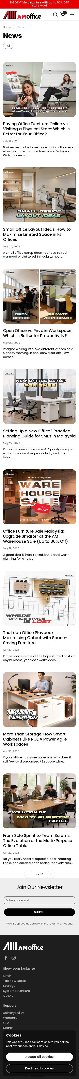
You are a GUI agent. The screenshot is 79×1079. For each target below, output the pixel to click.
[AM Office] (22, 15)
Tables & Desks (14, 981)
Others (8, 995)
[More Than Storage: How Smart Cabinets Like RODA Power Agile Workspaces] (39, 699)
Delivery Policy (13, 1012)
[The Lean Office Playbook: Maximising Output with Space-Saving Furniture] (39, 598)
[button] (55, 14)
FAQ (6, 1022)
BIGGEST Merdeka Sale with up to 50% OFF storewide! (39, 4)
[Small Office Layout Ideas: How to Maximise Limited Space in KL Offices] (39, 194)
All (8, 46)
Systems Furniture (16, 991)
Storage (9, 985)
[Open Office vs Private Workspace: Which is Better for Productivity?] (39, 296)
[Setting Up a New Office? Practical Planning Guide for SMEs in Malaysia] (39, 396)
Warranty (10, 1018)
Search (8, 1028)
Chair (7, 975)
